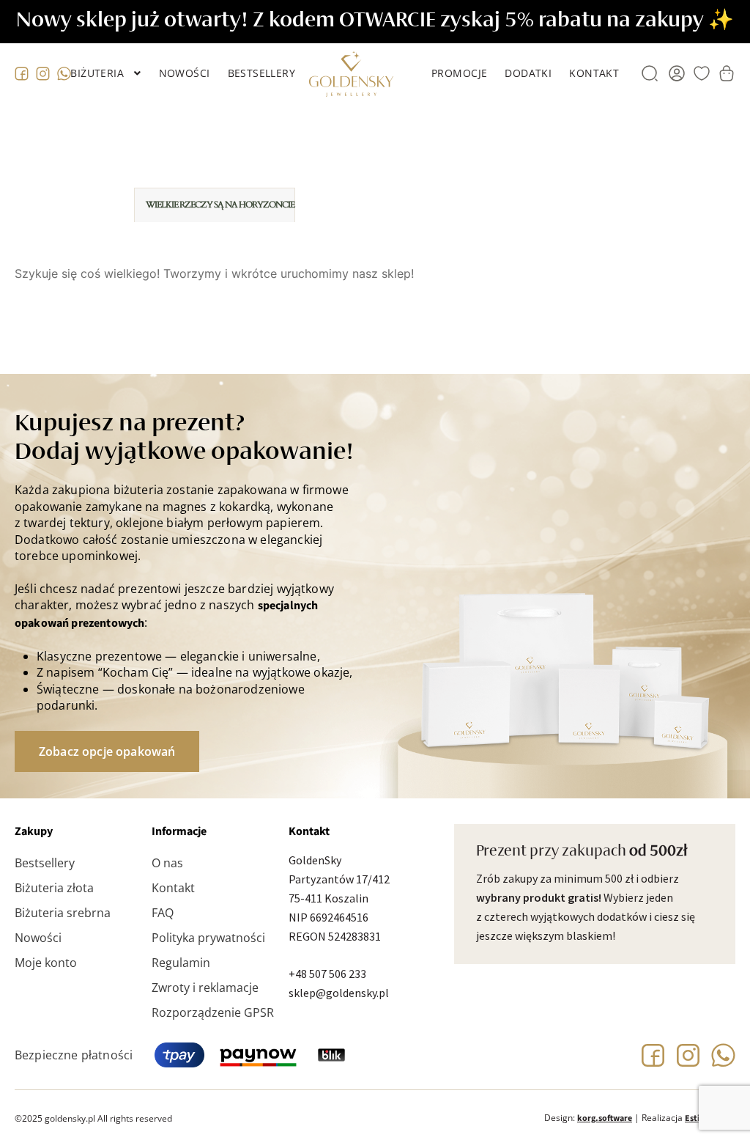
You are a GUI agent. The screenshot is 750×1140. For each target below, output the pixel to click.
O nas (167, 863)
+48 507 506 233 (327, 973)
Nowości (184, 73)
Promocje (459, 73)
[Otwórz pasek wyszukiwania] (649, 73)
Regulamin (181, 963)
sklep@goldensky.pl (339, 992)
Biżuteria (97, 73)
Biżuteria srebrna (63, 913)
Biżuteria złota (54, 888)
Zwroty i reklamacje (205, 987)
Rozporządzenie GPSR (213, 1012)
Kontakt (594, 73)
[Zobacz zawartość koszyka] (726, 73)
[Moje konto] (677, 73)
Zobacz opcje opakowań (107, 751)
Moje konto (46, 963)
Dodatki (528, 73)
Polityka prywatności (208, 938)
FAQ (163, 913)
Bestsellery (262, 73)
